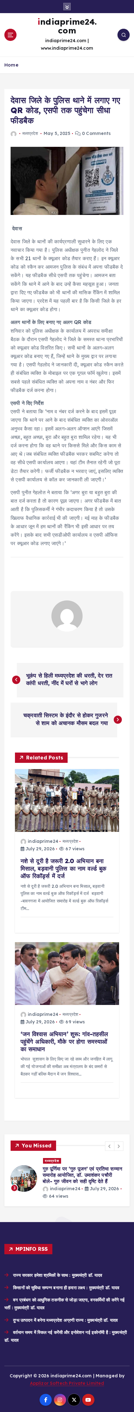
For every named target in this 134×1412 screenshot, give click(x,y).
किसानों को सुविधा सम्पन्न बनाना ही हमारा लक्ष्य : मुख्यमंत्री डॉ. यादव (66, 1287)
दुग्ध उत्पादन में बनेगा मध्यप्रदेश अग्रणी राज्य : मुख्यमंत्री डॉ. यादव (65, 1320)
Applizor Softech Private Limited (67, 1383)
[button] (109, 1146)
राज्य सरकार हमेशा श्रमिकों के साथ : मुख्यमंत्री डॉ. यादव (57, 1275)
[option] (67, 1179)
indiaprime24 (43, 841)
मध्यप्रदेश (30, 133)
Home (11, 65)
